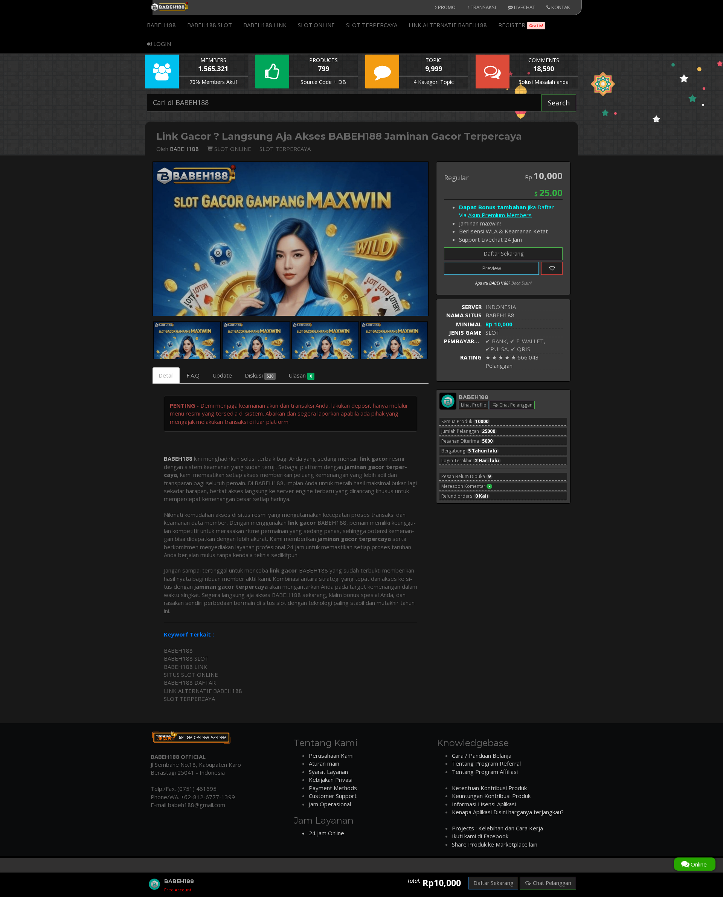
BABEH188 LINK (265, 25)
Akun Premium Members (500, 215)
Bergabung (469, 451)
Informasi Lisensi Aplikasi (484, 804)
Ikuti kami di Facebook (480, 836)
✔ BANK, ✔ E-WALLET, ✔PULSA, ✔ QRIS (515, 345)
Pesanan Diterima (467, 441)
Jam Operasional (330, 804)
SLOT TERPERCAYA (371, 25)
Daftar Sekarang (503, 253)
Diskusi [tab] (259, 375)
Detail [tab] (166, 375)
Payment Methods (333, 788)
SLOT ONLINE (316, 25)
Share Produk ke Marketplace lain (494, 844)
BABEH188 (161, 25)
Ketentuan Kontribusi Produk (489, 788)
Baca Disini (521, 283)
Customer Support (333, 796)
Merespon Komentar (465, 486)
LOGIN (161, 43)
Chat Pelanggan (515, 405)
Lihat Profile (473, 405)
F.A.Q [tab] (193, 375)
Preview (491, 268)
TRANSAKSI (483, 7)
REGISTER (520, 25)
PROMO (446, 7)
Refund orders (464, 496)
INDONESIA (500, 307)
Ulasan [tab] (300, 375)
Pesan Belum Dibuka (466, 476)
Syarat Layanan (328, 771)
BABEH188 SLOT (209, 25)
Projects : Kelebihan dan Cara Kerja (497, 828)
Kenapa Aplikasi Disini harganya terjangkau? (508, 812)
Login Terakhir (470, 460)
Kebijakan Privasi (330, 779)
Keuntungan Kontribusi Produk (491, 796)
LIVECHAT (524, 7)
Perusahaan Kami (331, 755)
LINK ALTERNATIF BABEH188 (448, 25)
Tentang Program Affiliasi (485, 771)
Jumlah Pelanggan (468, 431)
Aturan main (324, 763)
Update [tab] (222, 375)
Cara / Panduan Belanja (481, 755)
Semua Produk (464, 421)
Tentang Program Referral (486, 763)
